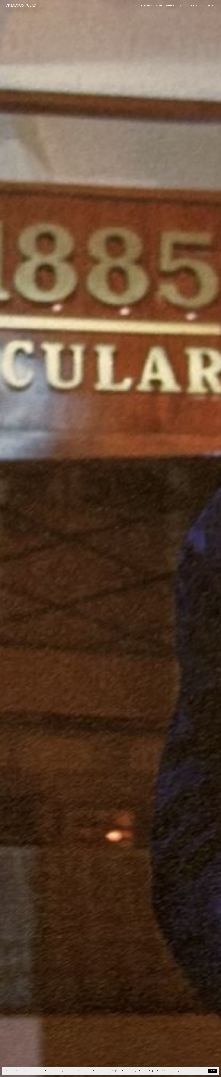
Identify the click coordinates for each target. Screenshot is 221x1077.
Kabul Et (212, 1071)
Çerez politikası (195, 1071)
